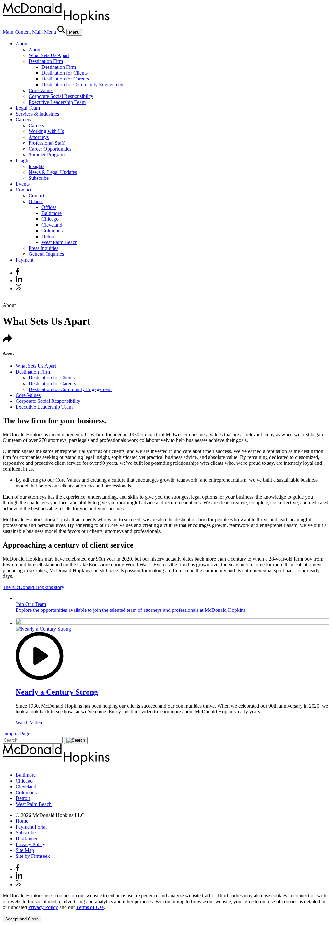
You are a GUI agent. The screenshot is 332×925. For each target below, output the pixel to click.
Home (22, 821)
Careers (23, 119)
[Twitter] (20, 288)
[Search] (61, 32)
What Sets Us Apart (49, 55)
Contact (23, 189)
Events (23, 184)
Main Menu (44, 32)
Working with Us (46, 131)
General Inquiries (46, 254)
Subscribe (39, 178)
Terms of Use (90, 907)
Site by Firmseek (33, 856)
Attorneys (39, 137)
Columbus (52, 230)
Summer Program (47, 154)
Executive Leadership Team (57, 102)
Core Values (41, 90)
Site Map (25, 850)
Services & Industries (37, 114)
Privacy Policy (30, 844)
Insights (23, 160)
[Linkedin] (19, 280)
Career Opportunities (50, 149)
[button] (7, 340)
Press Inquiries (43, 248)
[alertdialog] (166, 907)
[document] (166, 901)
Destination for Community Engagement (83, 84)
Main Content (17, 32)
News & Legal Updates (53, 172)
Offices (36, 201)
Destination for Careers (65, 78)
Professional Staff (47, 143)
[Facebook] (17, 273)
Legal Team (28, 108)
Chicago (50, 219)
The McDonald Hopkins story (33, 587)
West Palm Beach (59, 242)
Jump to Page (16, 733)
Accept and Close (22, 919)
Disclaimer (27, 838)
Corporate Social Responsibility (61, 96)
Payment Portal (31, 827)
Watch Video (29, 722)
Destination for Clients (65, 73)
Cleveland (52, 225)
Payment (24, 260)
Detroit (49, 236)
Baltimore (52, 213)
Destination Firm (46, 61)
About (22, 43)
